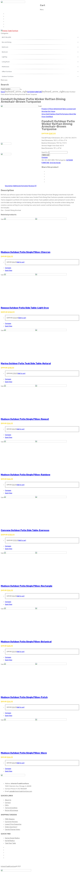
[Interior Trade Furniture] (9, 31)
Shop (6, 24)
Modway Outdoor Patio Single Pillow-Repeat (25, 419)
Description (9, 186)
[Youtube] (5, 855)
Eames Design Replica (12, 838)
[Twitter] (46, 174)
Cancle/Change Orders (12, 829)
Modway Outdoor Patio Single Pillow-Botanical (26, 641)
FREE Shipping (9, 819)
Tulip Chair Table (10, 843)
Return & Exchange (11, 810)
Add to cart (45, 155)
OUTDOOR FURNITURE (34, 92)
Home (7, 14)
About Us (8, 16)
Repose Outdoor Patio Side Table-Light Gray (25, 307)
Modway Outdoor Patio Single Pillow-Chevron (25, 252)
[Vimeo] (5, 858)
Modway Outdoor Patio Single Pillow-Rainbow (25, 474)
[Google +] (46, 179)
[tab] (9, 186)
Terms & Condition (11, 808)
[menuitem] (40, 37)
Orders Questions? (11, 827)
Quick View (8, 270)
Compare (45, 157)
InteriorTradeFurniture (8, 866)
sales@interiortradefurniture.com (20, 791)
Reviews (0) (32, 186)
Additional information (20, 186)
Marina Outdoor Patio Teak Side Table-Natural (26, 363)
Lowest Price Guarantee (13, 824)
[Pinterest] (46, 176)
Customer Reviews (11, 822)
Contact (8, 19)
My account (9, 27)
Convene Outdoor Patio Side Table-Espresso (25, 530)
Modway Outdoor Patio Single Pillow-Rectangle (26, 586)
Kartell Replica (10, 841)
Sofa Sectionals (55, 163)
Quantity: (45, 152)
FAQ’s (7, 21)
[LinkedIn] (46, 182)
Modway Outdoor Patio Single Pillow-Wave (24, 753)
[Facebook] (46, 171)
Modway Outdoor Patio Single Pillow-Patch (24, 697)
